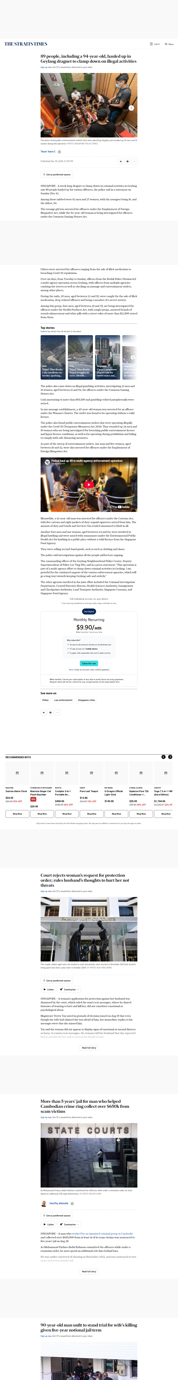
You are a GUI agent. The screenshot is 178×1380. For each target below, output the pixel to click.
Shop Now (17, 814)
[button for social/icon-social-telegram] (120, 161)
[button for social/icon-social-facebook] (127, 161)
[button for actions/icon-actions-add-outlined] (59, 152)
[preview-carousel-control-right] (133, 357)
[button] (155, 44)
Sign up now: (46, 67)
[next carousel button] (131, 108)
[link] (25, 44)
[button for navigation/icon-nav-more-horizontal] (134, 161)
